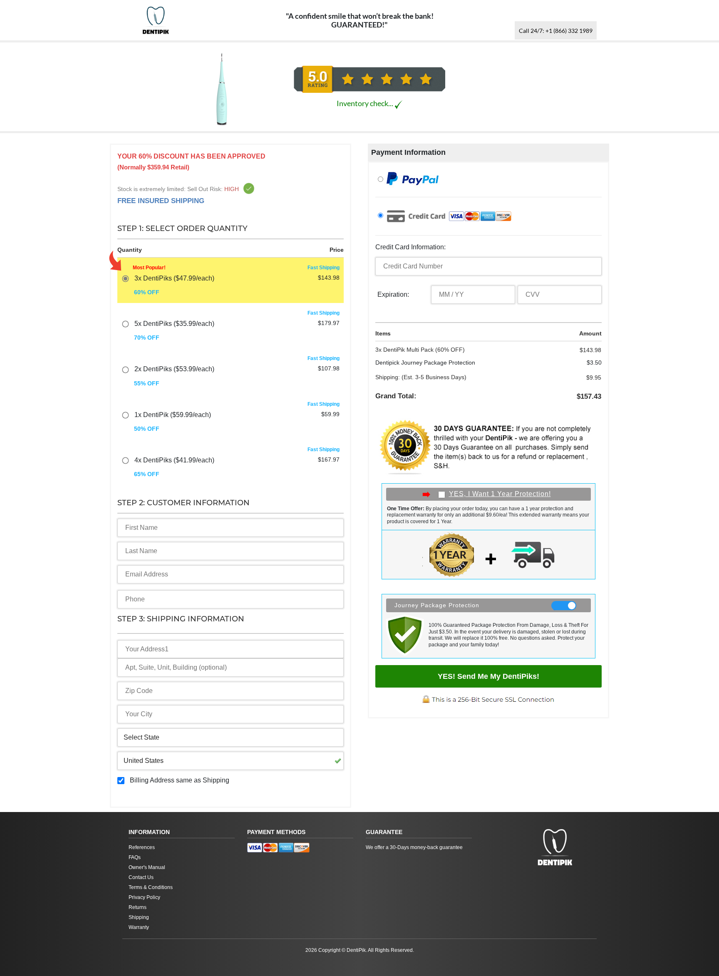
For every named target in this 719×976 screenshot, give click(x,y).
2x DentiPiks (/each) (174, 369)
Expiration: (393, 294)
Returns (137, 907)
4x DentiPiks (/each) (174, 460)
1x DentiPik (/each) (172, 414)
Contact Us (141, 877)
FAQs (135, 857)
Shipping (139, 917)
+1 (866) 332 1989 (556, 30)
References (142, 847)
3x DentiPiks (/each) (174, 278)
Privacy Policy (144, 897)
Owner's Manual (147, 867)
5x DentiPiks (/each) (174, 323)
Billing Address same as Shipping (179, 780)
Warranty (139, 927)
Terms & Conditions (151, 887)
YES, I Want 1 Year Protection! (500, 493)
